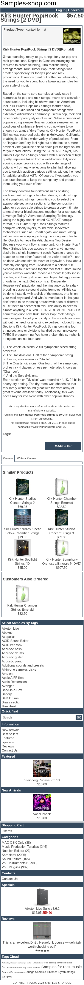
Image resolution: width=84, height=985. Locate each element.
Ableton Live (10, 628)
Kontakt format (35, 29)
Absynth (7, 632)
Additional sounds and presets (23, 665)
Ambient (7, 673)
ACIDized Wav (12, 645)
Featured (8, 738)
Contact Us (10, 750)
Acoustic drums (13, 653)
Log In (60, 10)
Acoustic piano (12, 661)
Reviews (8, 746)
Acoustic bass (12, 649)
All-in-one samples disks (19, 669)
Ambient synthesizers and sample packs (16, 963)
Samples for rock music (61, 967)
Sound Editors (12, 859)
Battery (7, 694)
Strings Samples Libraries (41, 972)
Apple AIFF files (13, 677)
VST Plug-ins (11, 867)
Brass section (11, 702)
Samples (8, 855)
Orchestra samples (12, 967)
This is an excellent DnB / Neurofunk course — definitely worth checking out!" (42, 944)
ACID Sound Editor (15, 641)
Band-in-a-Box (12, 690)
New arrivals (10, 730)
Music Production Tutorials (20, 846)
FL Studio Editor (38, 963)
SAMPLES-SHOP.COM (58, 982)
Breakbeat (9, 706)
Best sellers (10, 734)
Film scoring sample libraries (58, 962)
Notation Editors (13, 851)
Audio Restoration (14, 682)
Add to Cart (64, 446)
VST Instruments (14, 863)
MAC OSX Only (13, 842)
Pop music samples (31, 967)
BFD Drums (10, 698)
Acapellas (9, 636)
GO (79, 717)
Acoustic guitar (12, 657)
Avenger (8, 686)
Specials (8, 742)
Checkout (75, 10)
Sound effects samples (13, 972)
